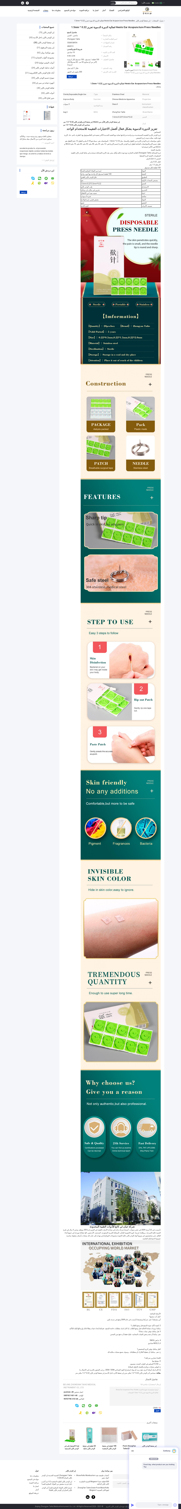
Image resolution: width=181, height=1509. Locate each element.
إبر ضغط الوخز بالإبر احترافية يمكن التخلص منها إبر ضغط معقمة (149, 1447)
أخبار (104, 10)
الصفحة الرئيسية (33, 10)
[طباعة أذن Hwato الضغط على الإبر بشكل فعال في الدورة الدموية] (143, 46)
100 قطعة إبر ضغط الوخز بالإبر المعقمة (109, 1447)
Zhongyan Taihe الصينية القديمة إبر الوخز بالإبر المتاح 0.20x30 (57, 1476)
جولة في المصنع (70, 10)
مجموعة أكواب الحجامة (44, 58)
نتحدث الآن (146, 3)
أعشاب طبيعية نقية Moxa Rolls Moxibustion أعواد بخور (92, 1476)
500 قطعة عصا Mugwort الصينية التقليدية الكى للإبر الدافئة (94, 1483)
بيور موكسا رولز (47, 52)
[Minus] (132, 1450)
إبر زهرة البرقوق (47, 47)
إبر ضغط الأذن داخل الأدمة (114, 1373)
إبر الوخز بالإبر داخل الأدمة (43, 37)
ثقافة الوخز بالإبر (47, 88)
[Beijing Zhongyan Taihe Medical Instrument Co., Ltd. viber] (54, 183)
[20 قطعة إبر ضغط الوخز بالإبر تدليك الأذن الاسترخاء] (89, 1435)
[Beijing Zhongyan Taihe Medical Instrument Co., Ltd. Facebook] (27, 3)
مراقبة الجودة (84, 10)
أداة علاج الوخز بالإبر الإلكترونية (41, 73)
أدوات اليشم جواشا (46, 63)
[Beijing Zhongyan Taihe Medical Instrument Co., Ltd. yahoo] (47, 183)
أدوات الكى (49, 93)
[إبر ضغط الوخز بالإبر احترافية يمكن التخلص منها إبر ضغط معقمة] (149, 1435)
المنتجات (155, 21)
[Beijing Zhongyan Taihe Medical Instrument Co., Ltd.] (147, 11)
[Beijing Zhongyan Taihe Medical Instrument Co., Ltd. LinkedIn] (22, 3)
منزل (161, 21)
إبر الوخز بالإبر (48, 32)
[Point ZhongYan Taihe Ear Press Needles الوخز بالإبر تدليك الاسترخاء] (129, 1435)
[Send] (132, 1505)
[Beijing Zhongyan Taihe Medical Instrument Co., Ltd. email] (54, 178)
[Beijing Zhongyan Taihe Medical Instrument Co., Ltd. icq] (41, 183)
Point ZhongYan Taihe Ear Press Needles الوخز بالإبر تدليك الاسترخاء (129, 1447)
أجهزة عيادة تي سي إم (45, 83)
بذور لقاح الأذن (48, 98)
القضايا (111, 10)
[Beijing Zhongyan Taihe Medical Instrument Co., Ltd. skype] (34, 178)
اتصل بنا (96, 10)
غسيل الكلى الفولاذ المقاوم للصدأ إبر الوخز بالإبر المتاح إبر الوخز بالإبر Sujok (57, 1489)
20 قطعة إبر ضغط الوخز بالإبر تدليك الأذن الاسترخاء (89, 1447)
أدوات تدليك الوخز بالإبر (44, 68)
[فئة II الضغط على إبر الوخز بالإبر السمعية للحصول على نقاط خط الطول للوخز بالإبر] (71, 1435)
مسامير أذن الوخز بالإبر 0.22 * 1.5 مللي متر (140, 1373)
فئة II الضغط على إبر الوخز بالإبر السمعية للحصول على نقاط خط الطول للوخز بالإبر (71, 1447)
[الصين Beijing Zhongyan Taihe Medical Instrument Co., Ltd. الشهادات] (27, 115)
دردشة (70, 76)
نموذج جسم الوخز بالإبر (44, 78)
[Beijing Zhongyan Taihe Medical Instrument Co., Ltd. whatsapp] (48, 178)
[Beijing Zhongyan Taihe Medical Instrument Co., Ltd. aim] (34, 183)
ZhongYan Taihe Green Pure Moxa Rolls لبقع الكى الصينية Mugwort (93, 1489)
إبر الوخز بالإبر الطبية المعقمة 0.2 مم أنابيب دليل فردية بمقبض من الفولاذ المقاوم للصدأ (56, 1483)
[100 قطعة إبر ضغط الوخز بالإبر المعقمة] (109, 1435)
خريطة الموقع (34, 1493)
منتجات (45, 10)
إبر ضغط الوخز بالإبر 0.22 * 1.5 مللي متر (89, 1373)
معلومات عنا (56, 10)
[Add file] (175, 1505)
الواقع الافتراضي (124, 10)
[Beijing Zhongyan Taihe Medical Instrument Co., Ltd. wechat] (41, 178)
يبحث (113, 3)
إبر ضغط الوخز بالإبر (143, 21)
